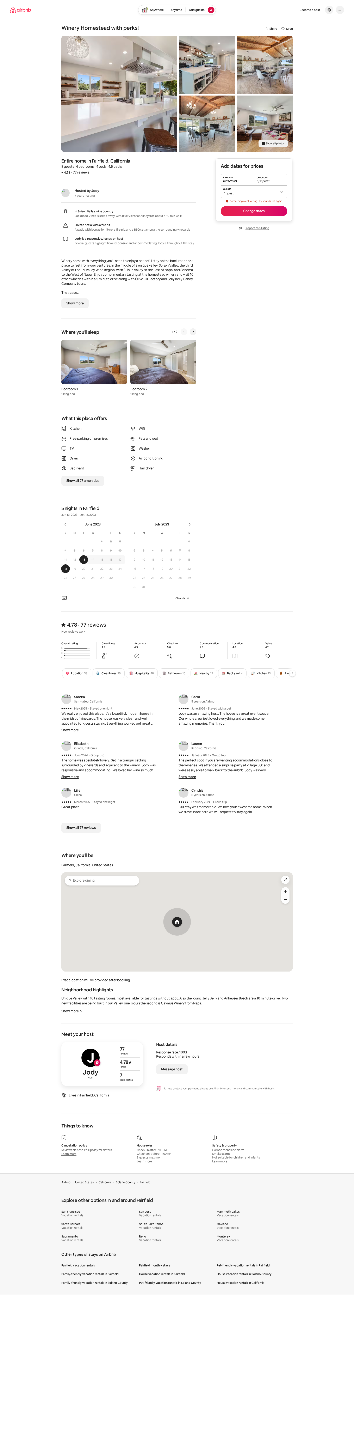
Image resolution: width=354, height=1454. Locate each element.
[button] (101, 541)
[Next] (193, 331)
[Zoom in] (285, 891)
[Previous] (184, 331)
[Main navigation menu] (340, 10)
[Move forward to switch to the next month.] (189, 524)
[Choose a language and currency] (329, 10)
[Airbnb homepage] (20, 10)
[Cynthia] (183, 793)
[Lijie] (66, 793)
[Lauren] (183, 746)
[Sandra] (66, 699)
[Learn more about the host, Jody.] (65, 193)
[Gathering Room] (265, 124)
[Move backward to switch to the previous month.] (65, 524)
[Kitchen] (119, 94)
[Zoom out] (285, 899)
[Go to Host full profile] (102, 1064)
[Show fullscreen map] (285, 880)
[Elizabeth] (66, 746)
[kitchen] (207, 65)
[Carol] (183, 699)
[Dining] (207, 124)
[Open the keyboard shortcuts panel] (64, 597)
